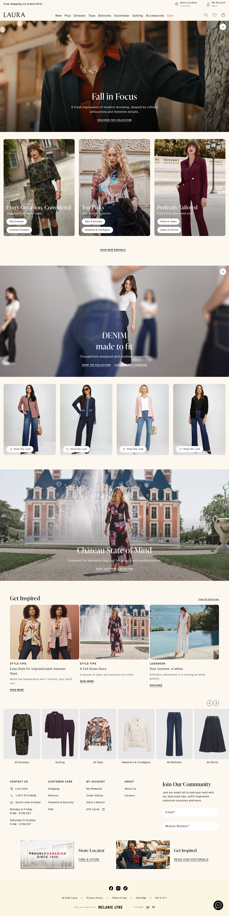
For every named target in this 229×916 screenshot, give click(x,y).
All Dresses (22, 762)
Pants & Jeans (168, 221)
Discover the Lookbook (131, 365)
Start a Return (95, 802)
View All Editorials (208, 599)
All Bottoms (174, 762)
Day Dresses (16, 221)
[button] (210, 703)
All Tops (98, 762)
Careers (130, 795)
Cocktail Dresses (19, 230)
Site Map (141, 898)
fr (153, 907)
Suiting (60, 762)
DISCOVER (156, 685)
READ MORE (17, 690)
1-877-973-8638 (25, 795)
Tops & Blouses (93, 221)
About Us (130, 789)
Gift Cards (93, 809)
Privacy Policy (95, 898)
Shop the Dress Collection (114, 569)
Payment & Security (61, 802)
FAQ (50, 809)
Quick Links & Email (28, 802)
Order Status (94, 795)
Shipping (53, 789)
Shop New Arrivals (113, 250)
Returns (53, 795)
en (147, 907)
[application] (218, 905)
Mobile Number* (177, 826)
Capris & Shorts (169, 230)
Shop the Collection (96, 365)
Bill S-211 (161, 898)
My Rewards (94, 789)
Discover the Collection (114, 120)
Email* (170, 812)
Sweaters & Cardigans (97, 230)
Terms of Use (119, 898)
